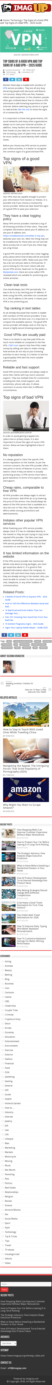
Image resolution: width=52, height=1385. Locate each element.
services (27, 648)
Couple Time (11, 1010)
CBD (7, 1001)
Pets (7, 1178)
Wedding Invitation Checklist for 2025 (19, 684)
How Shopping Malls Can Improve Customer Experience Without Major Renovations (32, 832)
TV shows (9, 1249)
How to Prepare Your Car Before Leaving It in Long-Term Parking (33, 843)
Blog (7, 979)
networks (25, 645)
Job (6, 1125)
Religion (9, 1196)
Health (8, 1099)
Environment (11, 1045)
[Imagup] (26, 7)
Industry (9, 1112)
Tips (7, 1241)
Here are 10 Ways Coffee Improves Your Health (35, 690)
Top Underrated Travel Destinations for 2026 (28, 916)
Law (7, 1130)
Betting (8, 974)
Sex (6, 1214)
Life (7, 1134)
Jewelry (8, 1121)
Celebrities (10, 1006)
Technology (16, 20)
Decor (8, 1023)
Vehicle (8, 1258)
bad (9, 641)
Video (8, 1263)
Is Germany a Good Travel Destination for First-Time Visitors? (30, 905)
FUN (7, 1072)
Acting (8, 961)
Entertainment (12, 1041)
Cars (7, 988)
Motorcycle (10, 1156)
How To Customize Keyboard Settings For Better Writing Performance (31, 941)
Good (37, 641)
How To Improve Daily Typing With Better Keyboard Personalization (32, 929)
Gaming (8, 1081)
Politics (8, 1183)
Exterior (9, 1054)
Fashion (8, 1059)
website (44, 648)
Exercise (9, 1050)
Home (5, 20)
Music (8, 1165)
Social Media (11, 1218)
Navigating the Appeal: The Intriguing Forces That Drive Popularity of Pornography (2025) (26, 768)
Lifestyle (9, 1139)
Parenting (10, 1174)
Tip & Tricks (11, 1236)
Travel (8, 1245)
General (8, 1085)
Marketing (10, 1147)
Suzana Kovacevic (13, 70)
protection (7, 648)
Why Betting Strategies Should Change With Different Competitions (32, 893)
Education (10, 1037)
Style (7, 1227)
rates (18, 648)
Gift (7, 1090)
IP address (7, 645)
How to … (10, 1108)
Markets (9, 1152)
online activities (39, 645)
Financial (9, 1063)
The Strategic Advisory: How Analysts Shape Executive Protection (31, 856)
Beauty (8, 970)
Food (7, 1068)
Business (9, 983)
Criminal (9, 1014)
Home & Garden (13, 1103)
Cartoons (9, 992)
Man (7, 1143)
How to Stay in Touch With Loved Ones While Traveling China (23, 731)
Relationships (11, 1192)
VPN (5, 88)
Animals (9, 966)
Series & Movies (13, 1210)
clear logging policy (23, 641)
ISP (16, 645)
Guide (8, 1094)
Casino (8, 997)
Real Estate (10, 1187)
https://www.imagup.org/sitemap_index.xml (23, 1355)
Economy (9, 1032)
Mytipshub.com (10, 272)
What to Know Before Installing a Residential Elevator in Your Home (33, 868)
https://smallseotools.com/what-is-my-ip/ (23, 236)
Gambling (10, 1076)
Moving (8, 1161)
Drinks (8, 1028)
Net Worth (10, 1170)
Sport (7, 1223)
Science (8, 1205)
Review (8, 1201)
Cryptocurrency (13, 1019)
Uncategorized (12, 1254)
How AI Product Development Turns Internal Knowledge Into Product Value (32, 880)
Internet (47, 641)
